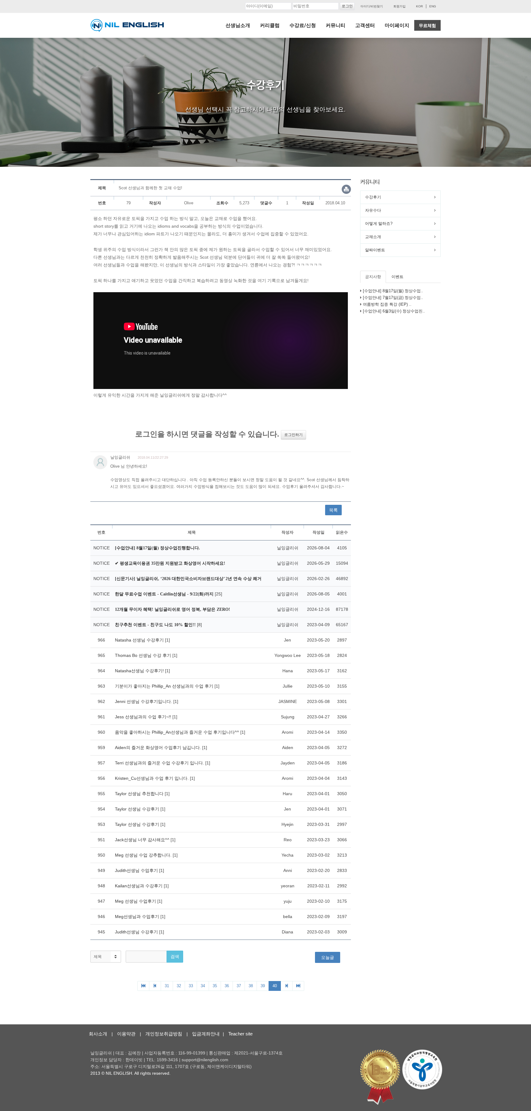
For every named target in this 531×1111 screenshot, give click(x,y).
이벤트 (397, 276)
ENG (432, 6)
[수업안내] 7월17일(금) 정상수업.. (393, 297)
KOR (419, 6)
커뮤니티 (335, 25)
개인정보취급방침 (163, 1033)
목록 (333, 510)
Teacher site (240, 1033)
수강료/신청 (302, 25)
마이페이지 (397, 25)
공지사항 (373, 276)
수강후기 (373, 197)
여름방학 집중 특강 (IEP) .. (387, 304)
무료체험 (427, 25)
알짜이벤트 (375, 250)
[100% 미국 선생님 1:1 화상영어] (127, 25)
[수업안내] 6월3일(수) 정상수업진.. (394, 311)
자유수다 (373, 210)
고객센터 (365, 25)
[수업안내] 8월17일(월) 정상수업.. (393, 291)
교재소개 (373, 236)
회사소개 (98, 1033)
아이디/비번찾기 (371, 6)
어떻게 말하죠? (378, 223)
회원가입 (399, 6)
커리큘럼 (270, 25)
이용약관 (126, 1033)
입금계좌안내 (206, 1033)
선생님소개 (238, 25)
